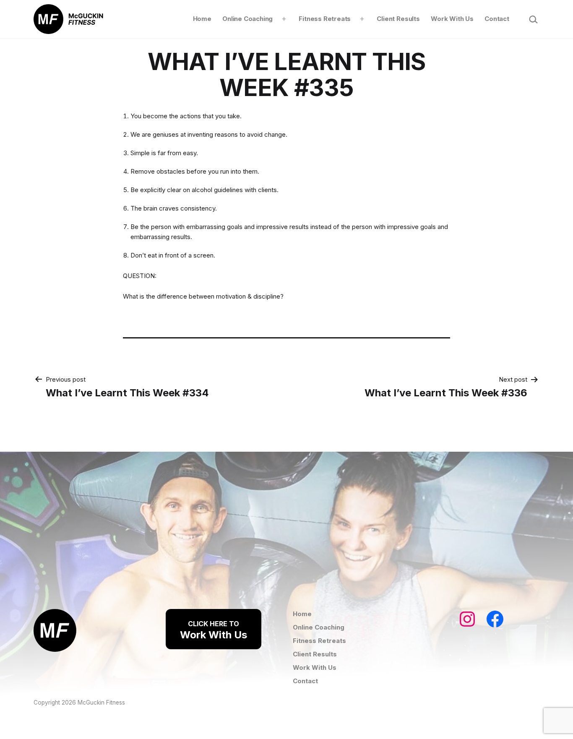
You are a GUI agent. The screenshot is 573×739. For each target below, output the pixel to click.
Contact (496, 19)
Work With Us (452, 19)
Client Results (398, 19)
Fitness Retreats (325, 19)
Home (202, 19)
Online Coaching (247, 19)
